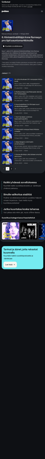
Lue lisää (29, 6)
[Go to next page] (15, 168)
